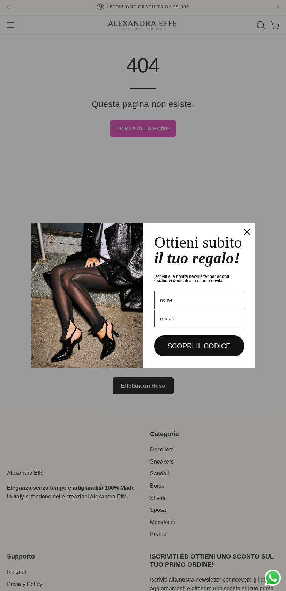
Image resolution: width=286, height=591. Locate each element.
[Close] (247, 231)
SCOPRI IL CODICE (199, 346)
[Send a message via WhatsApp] (273, 578)
